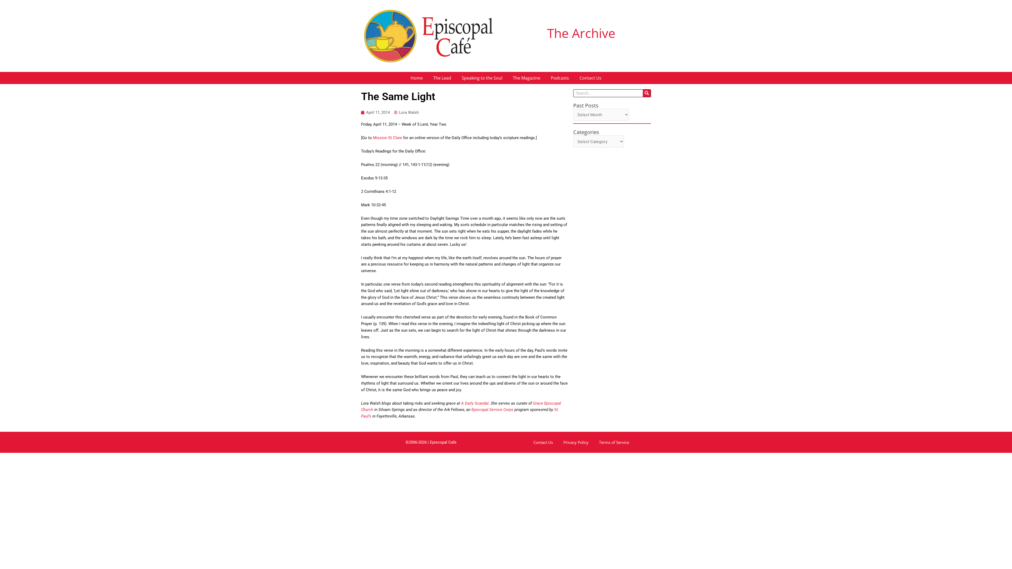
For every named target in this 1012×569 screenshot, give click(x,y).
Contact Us (590, 78)
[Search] (647, 93)
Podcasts (560, 78)
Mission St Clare (387, 137)
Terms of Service (614, 442)
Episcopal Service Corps (492, 409)
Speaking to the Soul (482, 78)
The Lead (442, 78)
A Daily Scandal (475, 403)
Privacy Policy (575, 442)
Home (417, 78)
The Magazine (526, 78)
